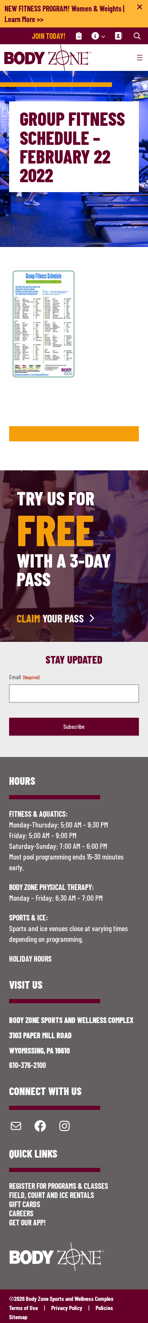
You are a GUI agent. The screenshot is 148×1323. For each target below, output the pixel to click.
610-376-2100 (27, 1065)
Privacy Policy (66, 1307)
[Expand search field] (137, 35)
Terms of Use (23, 1307)
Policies (104, 1307)
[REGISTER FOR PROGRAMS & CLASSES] (78, 36)
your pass (50, 618)
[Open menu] (139, 57)
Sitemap (18, 1316)
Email (24, 676)
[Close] (139, 8)
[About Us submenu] (103, 36)
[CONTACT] (118, 36)
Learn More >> (24, 19)
